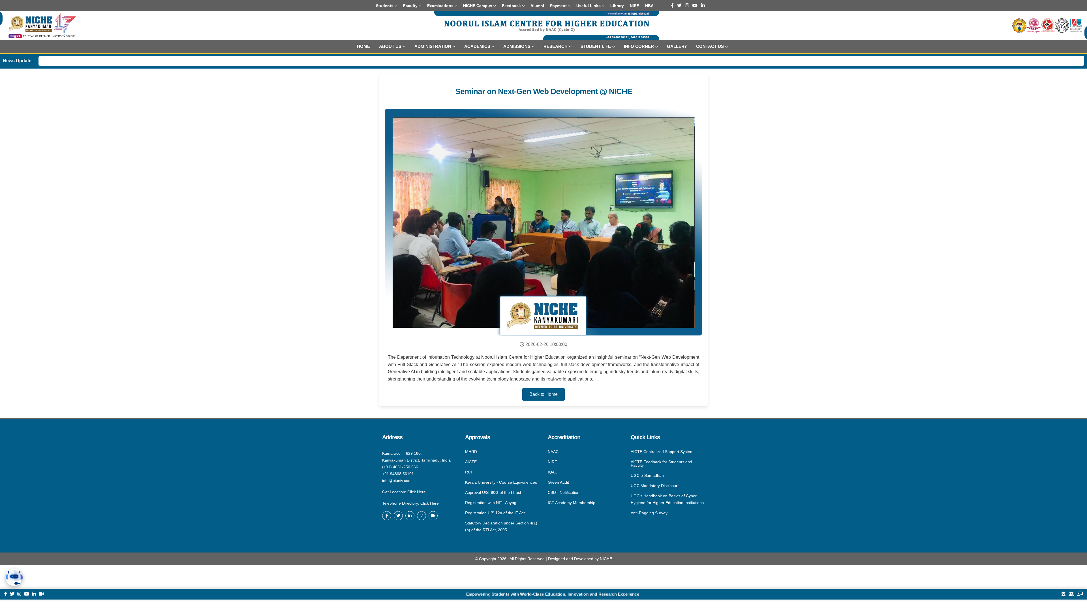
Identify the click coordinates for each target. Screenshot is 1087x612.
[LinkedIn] (703, 5)
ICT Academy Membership (571, 502)
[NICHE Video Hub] (433, 515)
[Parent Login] (1071, 594)
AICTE (471, 462)
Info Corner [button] (639, 46)
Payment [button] (559, 5)
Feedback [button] (512, 5)
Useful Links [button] (589, 5)
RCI (468, 472)
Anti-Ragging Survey (649, 513)
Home (363, 46)
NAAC (553, 452)
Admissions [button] (516, 46)
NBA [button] (649, 5)
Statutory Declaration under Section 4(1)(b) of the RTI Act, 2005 (501, 526)
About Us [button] (390, 46)
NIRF (552, 462)
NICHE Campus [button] (478, 5)
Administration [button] (432, 46)
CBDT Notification (563, 492)
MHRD (471, 452)
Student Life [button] (596, 46)
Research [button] (556, 46)
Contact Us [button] (710, 46)
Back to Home (543, 394)
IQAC (552, 472)
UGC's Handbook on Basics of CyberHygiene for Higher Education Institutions (667, 499)
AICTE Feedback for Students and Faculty (661, 464)
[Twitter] (679, 5)
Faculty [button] (411, 5)
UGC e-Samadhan (647, 475)
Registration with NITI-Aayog (490, 502)
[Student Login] (1063, 594)
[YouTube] (694, 5)
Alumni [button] (537, 5)
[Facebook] (672, 5)
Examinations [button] (441, 5)
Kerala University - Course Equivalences (501, 482)
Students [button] (385, 5)
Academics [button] (477, 46)
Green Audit (558, 482)
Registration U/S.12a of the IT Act (495, 513)
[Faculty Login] (1080, 594)
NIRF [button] (634, 5)
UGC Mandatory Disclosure (655, 485)
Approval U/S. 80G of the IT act (493, 492)
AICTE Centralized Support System (662, 452)
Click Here (416, 492)
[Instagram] (687, 5)
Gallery (677, 46)
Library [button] (617, 5)
